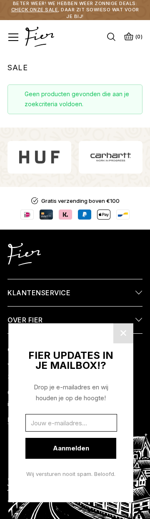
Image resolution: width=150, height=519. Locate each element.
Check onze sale (34, 10)
